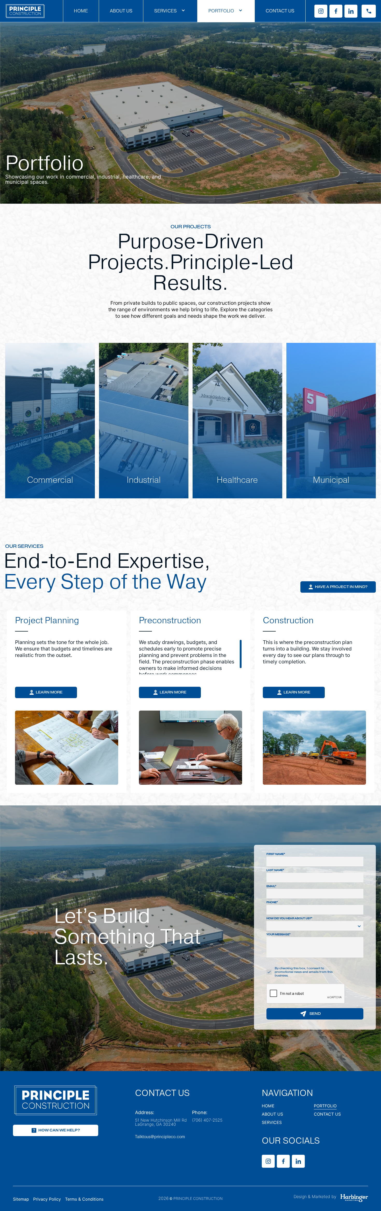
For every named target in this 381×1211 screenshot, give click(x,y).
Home (81, 11)
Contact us (280, 11)
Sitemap (21, 1199)
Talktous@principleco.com (160, 1136)
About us (121, 11)
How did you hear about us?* (289, 918)
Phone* (272, 902)
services (272, 1123)
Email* (271, 886)
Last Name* (275, 870)
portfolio (325, 1106)
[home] (25, 11)
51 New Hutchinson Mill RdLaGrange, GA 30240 (161, 1122)
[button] (170, 11)
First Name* (275, 854)
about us (272, 1114)
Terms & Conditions (84, 1199)
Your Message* (278, 934)
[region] (66, 656)
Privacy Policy (47, 1199)
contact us (327, 1114)
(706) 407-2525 (207, 1120)
